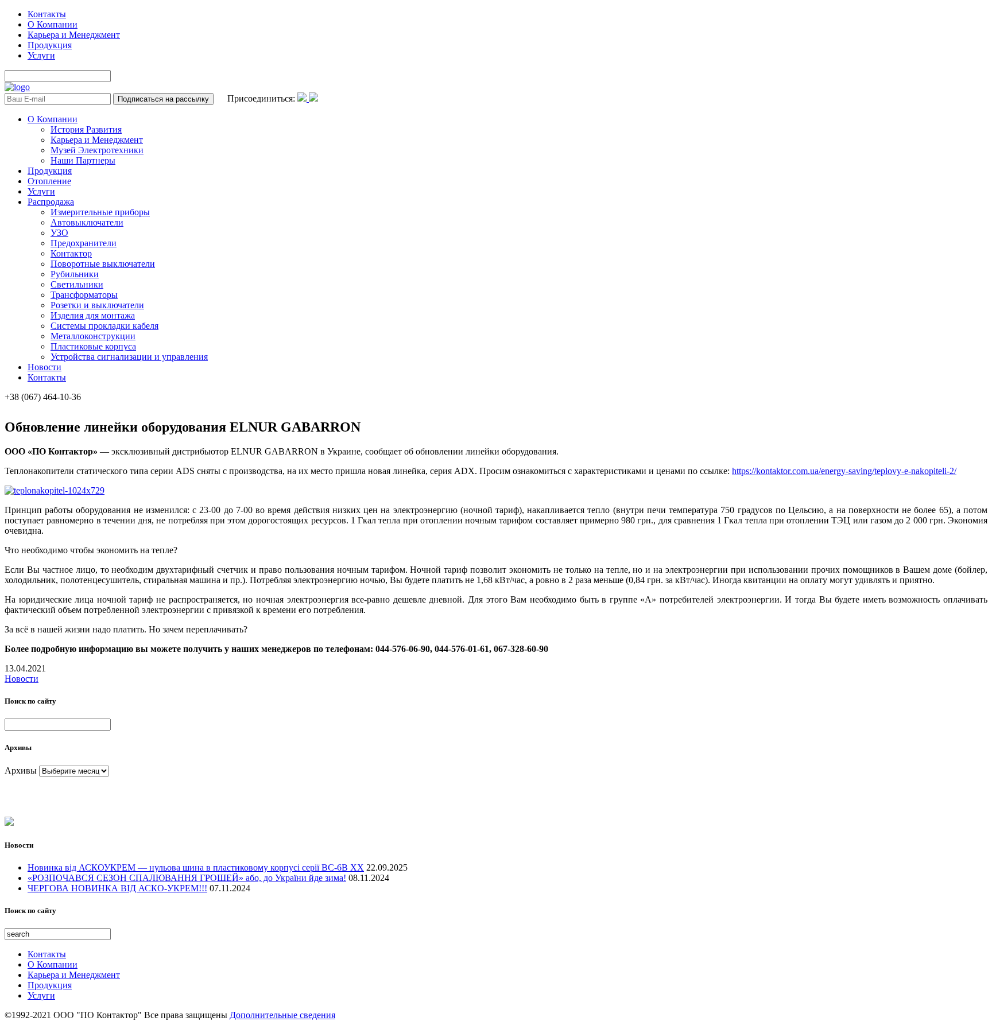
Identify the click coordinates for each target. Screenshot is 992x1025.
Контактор (71, 253)
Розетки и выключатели (97, 305)
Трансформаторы (84, 295)
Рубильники (75, 274)
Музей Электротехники (97, 150)
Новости (44, 367)
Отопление (49, 181)
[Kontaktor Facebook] (303, 98)
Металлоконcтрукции (93, 336)
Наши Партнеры (83, 160)
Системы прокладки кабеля (104, 326)
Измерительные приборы (100, 212)
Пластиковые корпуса (93, 346)
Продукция (50, 45)
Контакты (47, 14)
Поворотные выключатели (103, 264)
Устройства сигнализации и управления (129, 357)
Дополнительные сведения (282, 1015)
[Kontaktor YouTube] (313, 98)
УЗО (59, 233)
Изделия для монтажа (93, 315)
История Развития (86, 129)
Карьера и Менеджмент (74, 35)
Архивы (21, 770)
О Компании (53, 24)
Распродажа (51, 202)
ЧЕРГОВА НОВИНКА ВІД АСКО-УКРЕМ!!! (117, 888)
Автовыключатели (87, 222)
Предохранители (84, 243)
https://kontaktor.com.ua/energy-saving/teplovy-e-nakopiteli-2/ (844, 471)
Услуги (41, 55)
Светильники (77, 284)
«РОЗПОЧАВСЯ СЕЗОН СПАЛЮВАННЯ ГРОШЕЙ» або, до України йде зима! (187, 878)
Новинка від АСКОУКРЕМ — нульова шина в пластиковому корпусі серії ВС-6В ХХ (196, 867)
